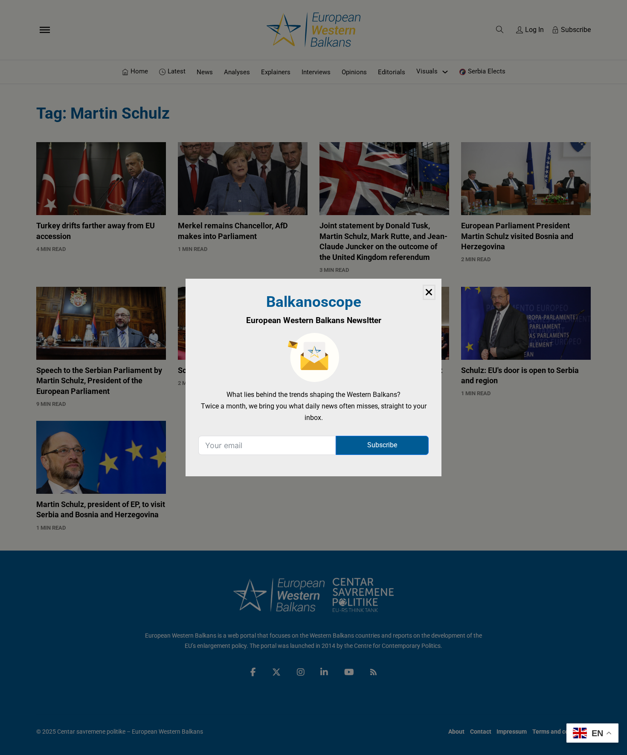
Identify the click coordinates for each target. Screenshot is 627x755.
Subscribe (382, 445)
